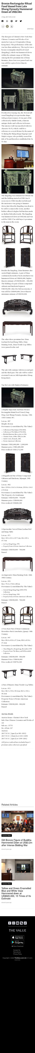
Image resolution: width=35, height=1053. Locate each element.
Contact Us (16, 950)
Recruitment (17, 952)
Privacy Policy (17, 954)
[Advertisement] (17, 771)
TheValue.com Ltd (20, 958)
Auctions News (6, 835)
